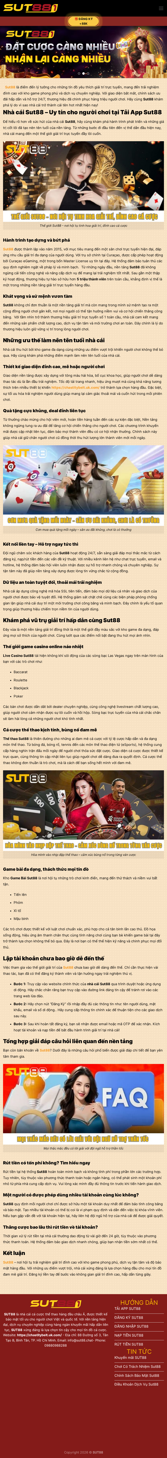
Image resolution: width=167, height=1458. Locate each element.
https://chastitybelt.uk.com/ (39, 1335)
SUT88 (10, 1314)
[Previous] (8, 52)
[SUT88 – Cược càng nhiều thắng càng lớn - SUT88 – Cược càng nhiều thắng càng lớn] (30, 8)
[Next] (158, 52)
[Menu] (161, 8)
